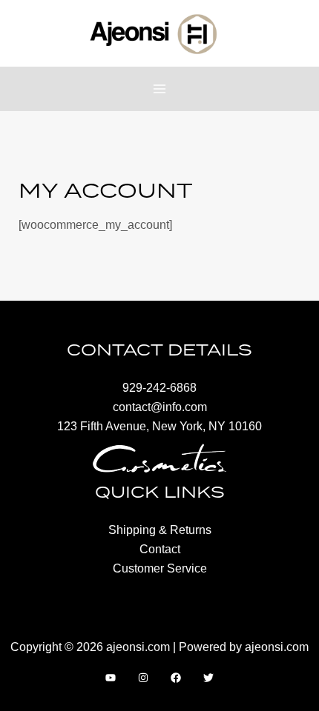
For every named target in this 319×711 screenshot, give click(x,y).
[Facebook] (176, 677)
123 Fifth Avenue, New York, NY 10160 (159, 426)
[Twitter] (208, 677)
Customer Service (160, 568)
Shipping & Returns (159, 529)
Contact (159, 548)
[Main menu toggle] (160, 89)
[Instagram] (143, 677)
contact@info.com (160, 406)
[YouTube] (110, 677)
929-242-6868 (159, 387)
